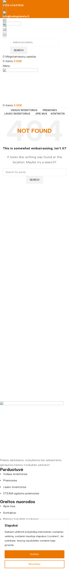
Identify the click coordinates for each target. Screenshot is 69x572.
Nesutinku (34, 564)
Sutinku (34, 554)
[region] (34, 545)
